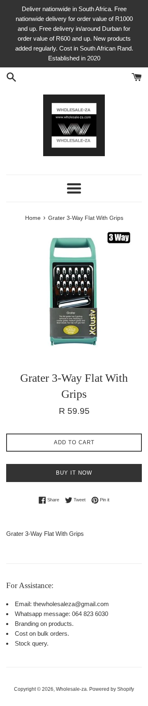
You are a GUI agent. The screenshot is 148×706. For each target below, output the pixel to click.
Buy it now (74, 473)
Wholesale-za (71, 689)
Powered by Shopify (111, 689)
